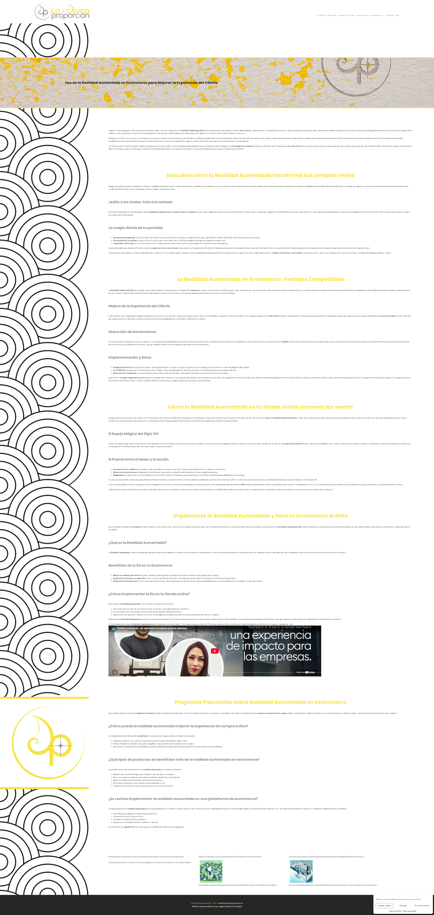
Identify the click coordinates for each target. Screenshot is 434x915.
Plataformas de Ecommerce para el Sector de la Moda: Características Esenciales (146, 857)
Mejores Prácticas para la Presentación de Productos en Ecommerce (230, 857)
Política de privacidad (409, 911)
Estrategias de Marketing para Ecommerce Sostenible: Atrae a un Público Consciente (237, 885)
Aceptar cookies (384, 905)
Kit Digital (321, 15)
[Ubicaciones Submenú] (383, 15)
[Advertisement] (217, 40)
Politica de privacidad (202, 906)
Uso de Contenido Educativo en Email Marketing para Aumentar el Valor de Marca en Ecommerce (333, 885)
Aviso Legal (218, 906)
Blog (397, 15)
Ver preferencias (422, 905)
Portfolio (350, 15)
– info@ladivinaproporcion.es (230, 903)
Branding (342, 15)
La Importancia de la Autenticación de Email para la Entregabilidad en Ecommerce (326, 857)
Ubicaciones (376, 15)
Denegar (403, 905)
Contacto (390, 15)
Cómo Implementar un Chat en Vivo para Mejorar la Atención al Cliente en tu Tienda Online (149, 862)
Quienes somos (362, 15)
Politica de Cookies (233, 906)
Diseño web (331, 15)
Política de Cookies (395, 911)
